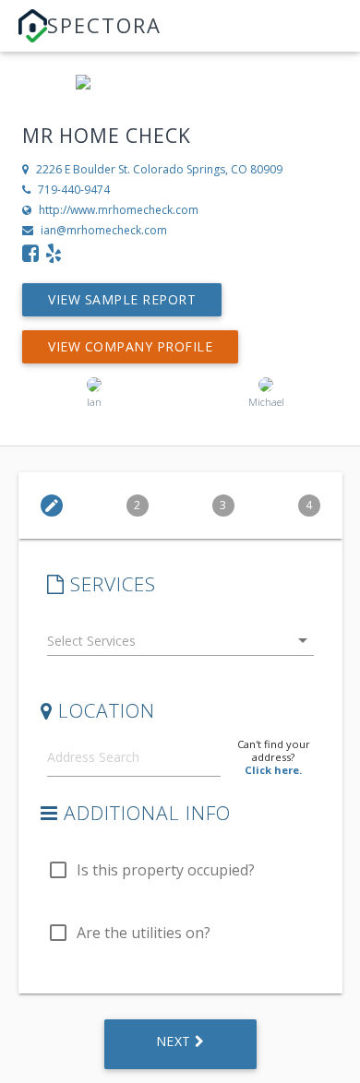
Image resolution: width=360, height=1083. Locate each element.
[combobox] (180, 644)
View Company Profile (130, 346)
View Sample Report (122, 299)
